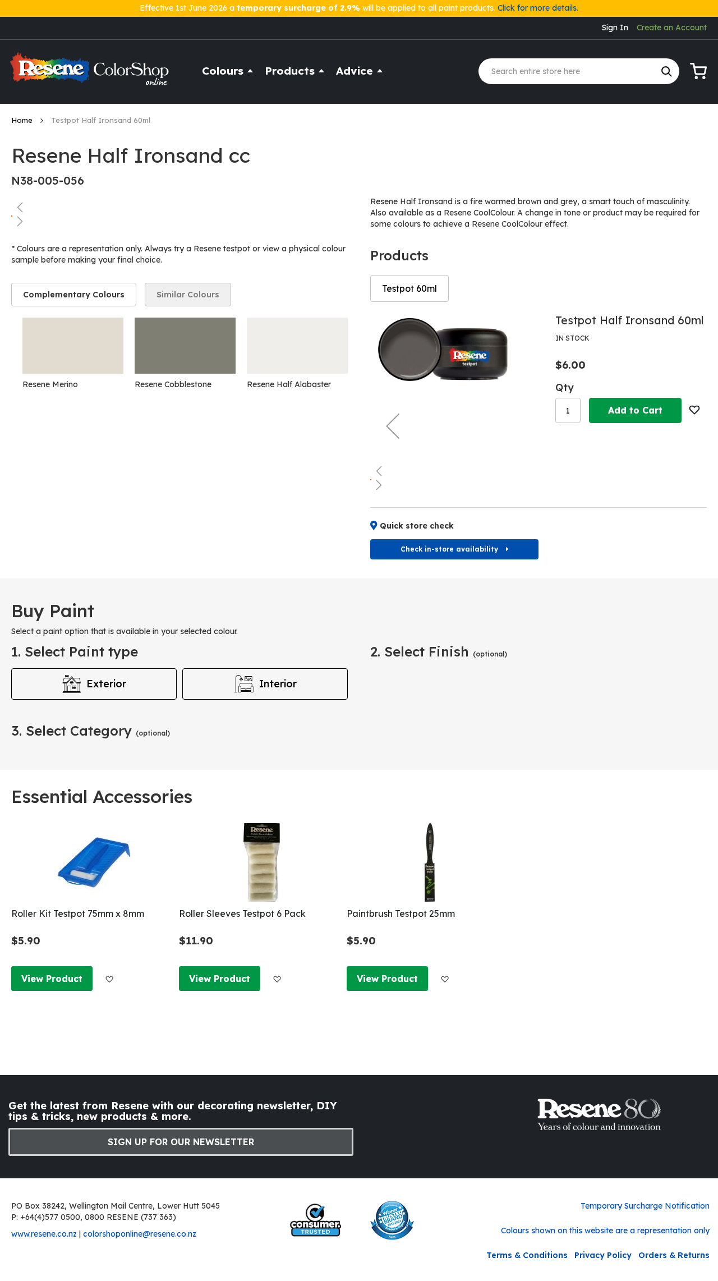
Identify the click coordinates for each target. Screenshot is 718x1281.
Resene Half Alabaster (289, 384)
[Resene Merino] (72, 346)
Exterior (106, 683)
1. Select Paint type (74, 651)
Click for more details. (538, 8)
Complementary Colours (74, 295)
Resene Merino (50, 384)
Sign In (615, 27)
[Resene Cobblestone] (185, 346)
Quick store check (417, 526)
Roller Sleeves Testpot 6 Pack (242, 913)
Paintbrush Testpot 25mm (401, 913)
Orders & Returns (674, 1255)
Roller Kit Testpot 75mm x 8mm (77, 913)
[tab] (73, 294)
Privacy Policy (603, 1255)
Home (23, 120)
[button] (179, 207)
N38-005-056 (47, 180)
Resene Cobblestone (173, 384)
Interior (278, 683)
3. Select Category (90, 730)
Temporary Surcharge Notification (645, 1206)
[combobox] (578, 71)
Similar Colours (188, 295)
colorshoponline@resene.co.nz (139, 1234)
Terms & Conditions (527, 1255)
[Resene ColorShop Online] (91, 73)
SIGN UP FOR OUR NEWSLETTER (181, 1141)
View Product (51, 978)
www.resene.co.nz (44, 1234)
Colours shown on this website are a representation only (605, 1230)
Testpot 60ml (409, 288)
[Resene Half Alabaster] (297, 346)
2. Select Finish (438, 651)
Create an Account (672, 27)
